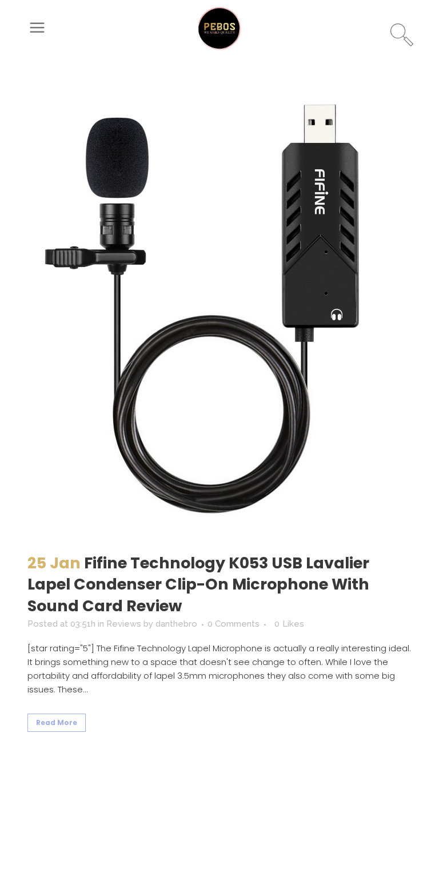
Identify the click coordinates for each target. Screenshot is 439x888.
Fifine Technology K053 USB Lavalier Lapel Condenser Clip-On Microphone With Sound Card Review (198, 584)
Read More (56, 722)
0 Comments (233, 624)
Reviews (123, 624)
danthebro (176, 624)
